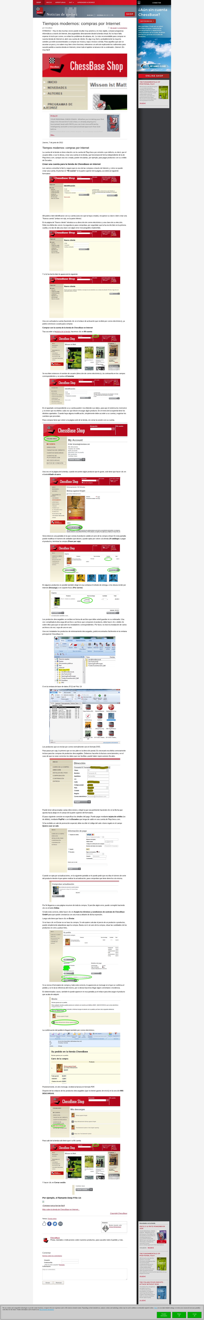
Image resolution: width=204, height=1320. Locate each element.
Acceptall (194, 1315)
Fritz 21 (54, 116)
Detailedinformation (164, 1315)
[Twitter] (55, 1223)
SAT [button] (71, 2)
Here (155, 1308)
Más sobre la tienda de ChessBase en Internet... (60, 1209)
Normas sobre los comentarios (52, 1256)
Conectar (156, 3)
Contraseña (48, 1262)
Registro (62, 1265)
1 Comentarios (122, 28)
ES (110, 15)
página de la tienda (63, 332)
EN (107, 15)
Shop (38, 2)
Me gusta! (113, 28)
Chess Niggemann (115, 1227)
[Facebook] (49, 1223)
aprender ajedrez (86, 2)
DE (105, 15)
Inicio (49, 2)
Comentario (46, 1266)
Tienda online (52, 1219)
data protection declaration (46, 1309)
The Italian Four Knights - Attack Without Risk (152, 1283)
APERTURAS (60, 2)
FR (112, 15)
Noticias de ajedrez (62, 14)
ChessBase (55, 1238)
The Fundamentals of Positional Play (150, 83)
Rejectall (179, 1315)
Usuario (46, 1260)
